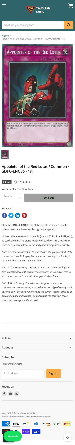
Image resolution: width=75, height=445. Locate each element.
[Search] (68, 25)
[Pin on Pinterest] (24, 215)
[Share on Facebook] (4, 215)
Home (5, 35)
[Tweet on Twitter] (11, 215)
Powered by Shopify (41, 416)
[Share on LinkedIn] (17, 215)
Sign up (53, 373)
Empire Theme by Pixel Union (16, 416)
